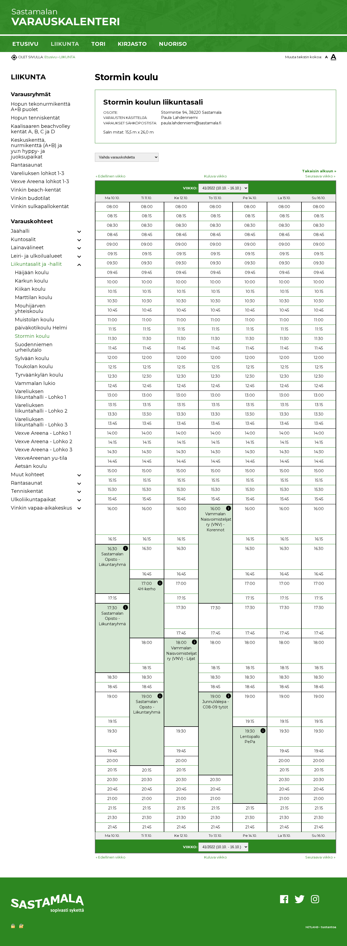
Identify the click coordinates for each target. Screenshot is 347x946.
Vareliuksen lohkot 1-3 (37, 173)
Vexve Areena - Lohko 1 (43, 433)
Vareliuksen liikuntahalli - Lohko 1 (40, 394)
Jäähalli (20, 231)
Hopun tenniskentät (35, 118)
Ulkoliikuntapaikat (33, 500)
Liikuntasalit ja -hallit (36, 264)
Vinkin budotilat (30, 198)
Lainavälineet (27, 248)
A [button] (326, 57)
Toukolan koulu (34, 367)
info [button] (229, 508)
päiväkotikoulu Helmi (41, 328)
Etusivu (50, 57)
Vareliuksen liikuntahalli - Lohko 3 (41, 422)
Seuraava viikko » (320, 176)
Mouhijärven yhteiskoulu (30, 309)
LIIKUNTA (65, 44)
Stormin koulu (32, 336)
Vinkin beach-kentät (36, 190)
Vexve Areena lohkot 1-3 (40, 181)
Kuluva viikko (215, 176)
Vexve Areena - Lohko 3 (43, 450)
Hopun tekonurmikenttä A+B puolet (40, 107)
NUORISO (173, 44)
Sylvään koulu (32, 358)
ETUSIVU (25, 44)
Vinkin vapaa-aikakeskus (41, 508)
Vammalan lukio (35, 383)
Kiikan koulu (30, 289)
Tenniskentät (27, 491)
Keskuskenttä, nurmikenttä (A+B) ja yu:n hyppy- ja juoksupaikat (36, 148)
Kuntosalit (23, 239)
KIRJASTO (132, 44)
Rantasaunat (26, 165)
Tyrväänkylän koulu (39, 375)
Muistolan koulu (34, 320)
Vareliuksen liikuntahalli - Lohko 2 (41, 408)
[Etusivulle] (65, 24)
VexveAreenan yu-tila (41, 458)
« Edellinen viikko (111, 176)
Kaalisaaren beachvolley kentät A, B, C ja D (40, 129)
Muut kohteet (27, 475)
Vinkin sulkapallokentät (40, 206)
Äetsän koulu (31, 466)
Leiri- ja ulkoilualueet (36, 256)
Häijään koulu (32, 273)
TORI (98, 44)
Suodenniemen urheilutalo (34, 347)
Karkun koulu (31, 281)
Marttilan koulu (33, 297)
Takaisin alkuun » (319, 171)
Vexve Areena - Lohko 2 (43, 442)
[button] (79, 232)
